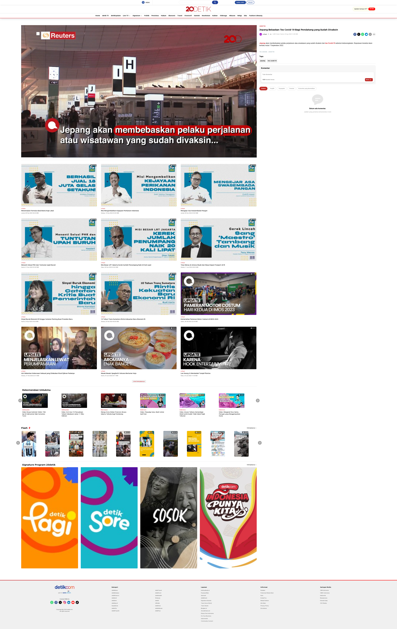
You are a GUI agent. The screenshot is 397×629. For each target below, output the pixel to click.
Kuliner (215, 15)
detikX (157, 600)
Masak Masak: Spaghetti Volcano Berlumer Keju (118, 373)
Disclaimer (264, 608)
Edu (245, 15)
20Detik (157, 603)
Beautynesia (323, 598)
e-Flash (265, 34)
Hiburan (232, 15)
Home (97, 15)
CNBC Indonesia (324, 593)
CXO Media (323, 603)
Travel (179, 15)
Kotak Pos (264, 598)
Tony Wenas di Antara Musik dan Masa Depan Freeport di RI (203, 265)
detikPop (158, 611)
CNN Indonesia (324, 590)
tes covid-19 (272, 61)
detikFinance (115, 595)
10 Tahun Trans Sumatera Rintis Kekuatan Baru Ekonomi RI (123, 319)
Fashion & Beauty (255, 15)
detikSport (115, 603)
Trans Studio (204, 605)
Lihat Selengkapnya (139, 381)
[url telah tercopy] (370, 34)
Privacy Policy (265, 605)
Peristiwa (155, 15)
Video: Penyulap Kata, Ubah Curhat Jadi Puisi (152, 413)
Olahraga (223, 15)
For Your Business (206, 616)
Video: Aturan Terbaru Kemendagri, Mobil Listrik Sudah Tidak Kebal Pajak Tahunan (192, 414)
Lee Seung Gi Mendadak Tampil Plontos (195, 373)
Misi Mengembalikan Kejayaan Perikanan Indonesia (120, 211)
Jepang (262, 43)
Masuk (250, 2)
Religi (239, 15)
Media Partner (265, 600)
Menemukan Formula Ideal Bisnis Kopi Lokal (37, 211)
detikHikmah (158, 608)
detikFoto (158, 605)
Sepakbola (115, 605)
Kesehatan (206, 15)
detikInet (114, 598)
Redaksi (263, 590)
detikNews (115, 590)
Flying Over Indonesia (207, 613)
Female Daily (324, 600)
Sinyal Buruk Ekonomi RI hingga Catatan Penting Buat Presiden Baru (47, 319)
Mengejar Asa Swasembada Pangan (194, 211)
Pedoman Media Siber (267, 593)
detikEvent (204, 598)
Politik (146, 15)
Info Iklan (263, 603)
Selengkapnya (251, 428)
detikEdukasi (115, 593)
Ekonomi (172, 15)
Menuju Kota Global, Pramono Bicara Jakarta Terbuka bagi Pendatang (113, 413)
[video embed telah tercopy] (374, 34)
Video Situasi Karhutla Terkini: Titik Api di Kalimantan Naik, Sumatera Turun (34, 414)
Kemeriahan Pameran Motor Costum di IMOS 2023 (199, 319)
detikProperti (115, 611)
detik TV (105, 15)
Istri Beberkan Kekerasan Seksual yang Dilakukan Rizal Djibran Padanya (48, 373)
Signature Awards (206, 600)
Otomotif (188, 15)
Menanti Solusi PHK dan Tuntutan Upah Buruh (38, 265)
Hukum (163, 15)
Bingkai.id (204, 608)
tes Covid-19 (330, 43)
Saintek (197, 15)
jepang (262, 61)
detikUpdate (116, 15)
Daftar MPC (240, 2)
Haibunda (323, 595)
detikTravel (158, 590)
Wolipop (157, 598)
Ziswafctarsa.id (205, 611)
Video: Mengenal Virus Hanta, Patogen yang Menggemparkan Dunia (229, 414)
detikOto (114, 608)
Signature (137, 15)
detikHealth (158, 595)
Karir (262, 595)
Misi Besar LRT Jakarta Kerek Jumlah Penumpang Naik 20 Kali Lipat (126, 265)
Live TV (126, 15)
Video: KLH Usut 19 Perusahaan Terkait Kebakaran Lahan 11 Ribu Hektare (73, 414)
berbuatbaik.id (205, 590)
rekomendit (204, 618)
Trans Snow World (206, 603)
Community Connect (207, 621)
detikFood (158, 593)
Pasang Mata (205, 593)
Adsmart (203, 595)
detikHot (114, 600)
